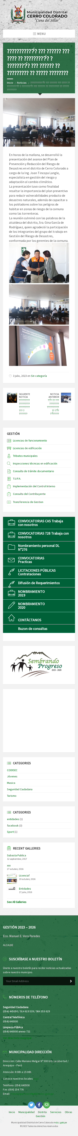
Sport (10, 832)
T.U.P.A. (17, 478)
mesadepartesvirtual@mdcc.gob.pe (32, 1094)
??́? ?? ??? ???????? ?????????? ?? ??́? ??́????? (53, 406)
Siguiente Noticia (24, 396)
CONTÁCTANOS (29, 620)
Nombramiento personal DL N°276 (38, 547)
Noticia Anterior (54, 396)
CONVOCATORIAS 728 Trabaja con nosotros (43, 535)
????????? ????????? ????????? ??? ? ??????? (24, 406)
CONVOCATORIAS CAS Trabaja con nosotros (40, 523)
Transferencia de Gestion (28, 502)
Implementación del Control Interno (34, 486)
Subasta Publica (16, 855)
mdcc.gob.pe (60, 1122)
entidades (13, 819)
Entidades (25, 888)
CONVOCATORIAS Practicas (31, 560)
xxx (9, 865)
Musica (11, 783)
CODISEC (12, 770)
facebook (13, 825)
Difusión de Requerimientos (39, 582)
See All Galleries (16, 902)
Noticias (22, 82)
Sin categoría (39, 376)
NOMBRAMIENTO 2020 (31, 605)
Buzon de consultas (32, 628)
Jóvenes (12, 776)
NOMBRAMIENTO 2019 (31, 593)
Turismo (11, 795)
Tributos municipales (25, 456)
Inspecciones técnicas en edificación (35, 463)
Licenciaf (24, 875)
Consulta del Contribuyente (29, 494)
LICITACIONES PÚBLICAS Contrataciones (37, 572)
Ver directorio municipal (17, 1038)
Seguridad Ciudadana (19, 789)
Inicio (10, 82)
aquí (35, 1078)
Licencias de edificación (27, 448)
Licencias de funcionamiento (30, 440)
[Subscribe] (71, 981)
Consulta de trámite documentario (33, 471)
